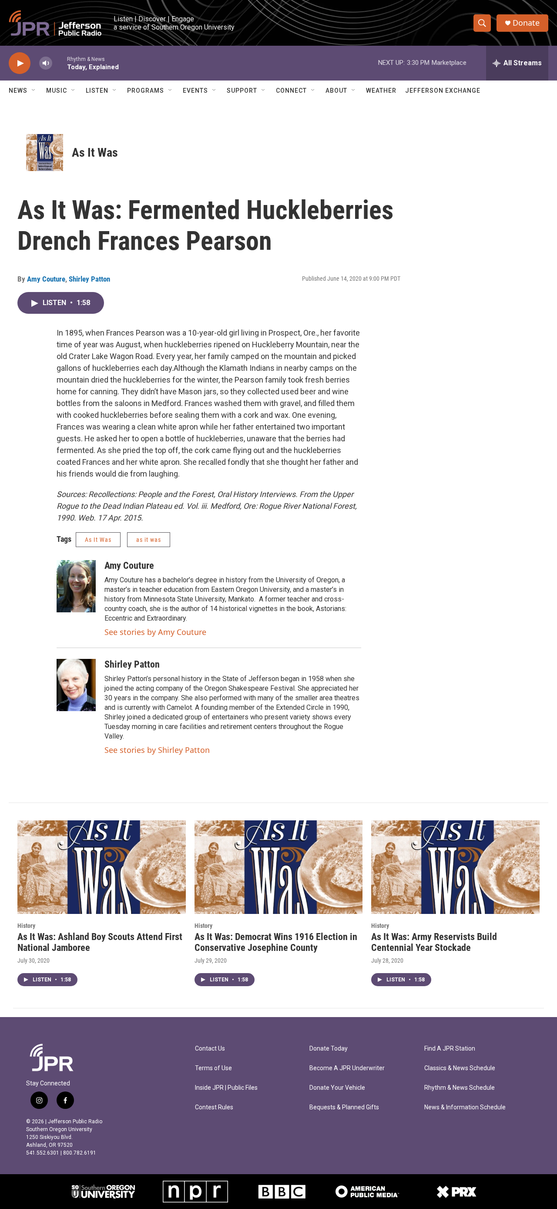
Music (56, 90)
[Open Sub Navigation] (33, 90)
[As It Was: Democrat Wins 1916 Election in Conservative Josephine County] (279, 867)
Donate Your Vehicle (337, 1088)
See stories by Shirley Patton (157, 750)
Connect (291, 90)
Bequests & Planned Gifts (344, 1107)
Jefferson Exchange (442, 90)
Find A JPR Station (449, 1048)
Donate (526, 22)
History (26, 925)
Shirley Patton (89, 279)
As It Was (95, 152)
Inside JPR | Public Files (226, 1088)
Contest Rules (214, 1107)
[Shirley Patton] (76, 685)
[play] (20, 63)
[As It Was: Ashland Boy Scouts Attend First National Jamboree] (101, 867)
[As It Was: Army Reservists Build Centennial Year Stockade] (455, 867)
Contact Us (210, 1048)
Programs (145, 90)
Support (242, 90)
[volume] (45, 63)
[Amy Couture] (76, 586)
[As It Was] (44, 152)
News (18, 90)
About (336, 90)
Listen (97, 90)
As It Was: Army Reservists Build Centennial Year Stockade (434, 942)
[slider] (59, 62)
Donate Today (328, 1048)
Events (195, 90)
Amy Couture (46, 279)
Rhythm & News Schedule (459, 1088)
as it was (148, 539)
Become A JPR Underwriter (347, 1068)
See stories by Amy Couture (155, 632)
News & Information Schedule (465, 1107)
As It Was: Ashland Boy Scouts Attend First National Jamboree (99, 942)
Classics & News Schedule (459, 1068)
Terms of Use (213, 1068)
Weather (381, 90)
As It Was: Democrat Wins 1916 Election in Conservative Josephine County (276, 942)
